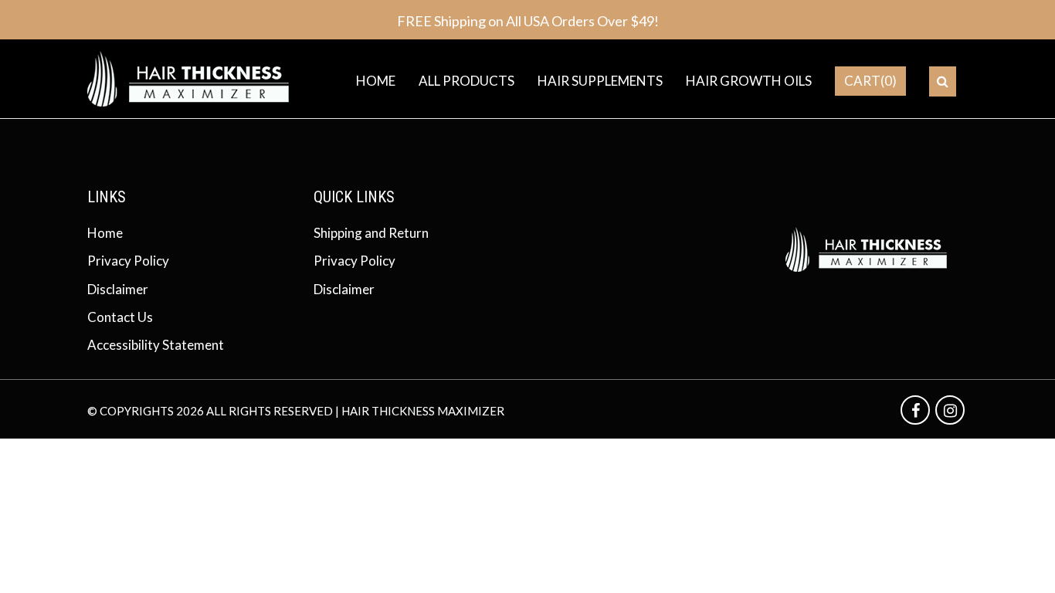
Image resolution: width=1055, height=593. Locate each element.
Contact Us (120, 317)
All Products (466, 81)
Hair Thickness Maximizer (422, 411)
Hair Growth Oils (749, 81)
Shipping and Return (371, 233)
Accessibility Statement (155, 345)
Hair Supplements (600, 81)
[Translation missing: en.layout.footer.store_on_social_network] (917, 410)
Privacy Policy (128, 260)
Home (375, 81)
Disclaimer (117, 289)
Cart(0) (870, 81)
